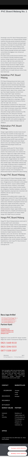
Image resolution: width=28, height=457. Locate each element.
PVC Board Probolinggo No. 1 (9, 318)
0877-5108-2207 (9, 351)
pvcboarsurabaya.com (7, 332)
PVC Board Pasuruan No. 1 (8, 319)
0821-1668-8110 (9, 343)
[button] (25, 7)
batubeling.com (5, 329)
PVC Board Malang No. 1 (8, 322)
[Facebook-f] (5, 449)
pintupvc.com (5, 333)
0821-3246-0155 (9, 347)
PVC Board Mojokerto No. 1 (8, 321)
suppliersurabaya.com (7, 330)
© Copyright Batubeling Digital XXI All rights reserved (14, 444)
